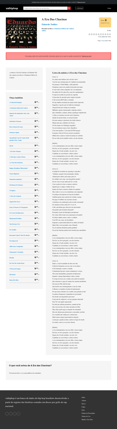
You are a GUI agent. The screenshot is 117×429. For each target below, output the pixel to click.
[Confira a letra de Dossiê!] (35, 145)
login (103, 40)
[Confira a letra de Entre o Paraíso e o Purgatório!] (35, 207)
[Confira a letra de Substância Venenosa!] (35, 121)
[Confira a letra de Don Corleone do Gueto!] (35, 127)
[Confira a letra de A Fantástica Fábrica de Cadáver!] (35, 108)
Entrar (109, 8)
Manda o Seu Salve (87, 419)
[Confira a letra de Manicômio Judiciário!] (35, 179)
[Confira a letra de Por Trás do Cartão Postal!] (35, 263)
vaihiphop (12, 8)
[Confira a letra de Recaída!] (35, 257)
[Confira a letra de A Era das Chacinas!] (35, 151)
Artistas (84, 400)
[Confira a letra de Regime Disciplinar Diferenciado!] (35, 168)
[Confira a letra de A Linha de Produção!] (35, 102)
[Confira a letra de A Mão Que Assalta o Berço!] (35, 157)
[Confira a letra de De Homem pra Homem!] (35, 185)
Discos (84, 404)
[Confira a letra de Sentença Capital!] (35, 132)
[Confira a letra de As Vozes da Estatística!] (35, 162)
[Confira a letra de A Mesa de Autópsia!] (35, 196)
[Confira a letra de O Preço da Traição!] (35, 268)
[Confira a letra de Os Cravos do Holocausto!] (35, 213)
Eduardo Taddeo (49, 24)
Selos (83, 410)
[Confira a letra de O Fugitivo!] (35, 190)
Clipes (83, 407)
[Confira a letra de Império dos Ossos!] (35, 201)
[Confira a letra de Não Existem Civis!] (35, 224)
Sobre (83, 397)
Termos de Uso (86, 416)
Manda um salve (81, 2)
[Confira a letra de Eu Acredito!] (35, 229)
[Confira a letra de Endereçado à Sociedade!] (35, 252)
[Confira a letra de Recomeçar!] (35, 274)
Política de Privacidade (88, 413)
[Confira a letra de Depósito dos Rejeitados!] (35, 113)
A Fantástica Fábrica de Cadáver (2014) (58, 29)
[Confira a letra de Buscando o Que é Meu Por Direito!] (35, 235)
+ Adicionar (79, 8)
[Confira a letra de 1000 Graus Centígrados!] (35, 246)
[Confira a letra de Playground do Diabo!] (35, 218)
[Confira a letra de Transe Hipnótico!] (35, 173)
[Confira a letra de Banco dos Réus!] (35, 280)
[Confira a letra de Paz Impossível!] (35, 241)
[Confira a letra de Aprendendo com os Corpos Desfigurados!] (35, 138)
